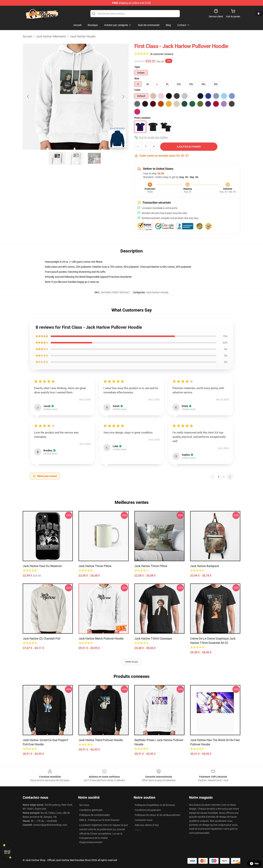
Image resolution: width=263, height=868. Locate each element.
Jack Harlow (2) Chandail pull (41, 638)
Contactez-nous (143, 820)
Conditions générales (91, 810)
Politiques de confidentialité (94, 815)
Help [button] (256, 863)
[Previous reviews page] (212, 477)
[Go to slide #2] (75, 158)
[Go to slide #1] (57, 158)
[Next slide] (123, 96)
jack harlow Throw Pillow (150, 566)
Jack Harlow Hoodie (82, 36)
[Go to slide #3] (94, 158)
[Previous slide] (28, 96)
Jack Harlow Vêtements (51, 36)
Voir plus (131, 662)
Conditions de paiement (148, 810)
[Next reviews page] (230, 477)
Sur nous (84, 805)
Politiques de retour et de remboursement (157, 815)
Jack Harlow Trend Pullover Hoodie (101, 740)
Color (137, 89)
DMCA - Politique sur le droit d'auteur (99, 820)
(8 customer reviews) (161, 54)
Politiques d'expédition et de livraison (155, 805)
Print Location (142, 117)
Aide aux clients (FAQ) (147, 825)
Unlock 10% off (7, 852)
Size (136, 78)
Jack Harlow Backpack (204, 566)
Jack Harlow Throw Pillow (95, 566)
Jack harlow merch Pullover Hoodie (101, 638)
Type (137, 67)
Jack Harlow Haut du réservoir (42, 566)
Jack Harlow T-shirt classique (153, 638)
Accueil (27, 36)
